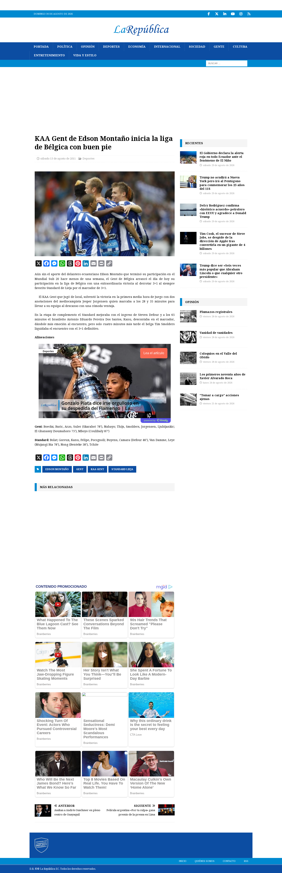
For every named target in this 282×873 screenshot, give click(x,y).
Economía (137, 46)
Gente (219, 46)
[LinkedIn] (224, 14)
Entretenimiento (49, 55)
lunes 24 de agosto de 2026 (217, 382)
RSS (246, 861)
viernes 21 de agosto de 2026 (218, 403)
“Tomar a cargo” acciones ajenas (219, 397)
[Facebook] (208, 14)
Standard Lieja (122, 469)
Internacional (167, 46)
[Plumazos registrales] (188, 316)
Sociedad (197, 46)
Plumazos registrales (216, 312)
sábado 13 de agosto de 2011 (58, 158)
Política (64, 46)
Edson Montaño (57, 469)
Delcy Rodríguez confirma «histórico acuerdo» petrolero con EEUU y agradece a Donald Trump (223, 211)
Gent (79, 469)
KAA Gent (97, 469)
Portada (41, 46)
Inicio (182, 861)
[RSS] (248, 14)
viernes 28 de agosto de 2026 (218, 316)
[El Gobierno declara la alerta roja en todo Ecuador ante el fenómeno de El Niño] (188, 157)
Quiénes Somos (204, 861)
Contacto (229, 861)
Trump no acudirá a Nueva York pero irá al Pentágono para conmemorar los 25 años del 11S (222, 183)
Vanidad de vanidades (216, 333)
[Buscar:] (226, 63)
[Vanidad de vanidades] (188, 337)
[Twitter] (216, 14)
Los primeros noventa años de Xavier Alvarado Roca (222, 376)
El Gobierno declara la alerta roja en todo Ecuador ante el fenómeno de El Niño (222, 156)
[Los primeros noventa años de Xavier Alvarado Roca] (188, 379)
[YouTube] (232, 14)
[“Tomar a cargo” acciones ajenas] (188, 399)
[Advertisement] (141, 98)
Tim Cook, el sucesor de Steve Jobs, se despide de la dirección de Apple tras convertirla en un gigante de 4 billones (222, 241)
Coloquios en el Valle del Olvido (218, 355)
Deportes (111, 46)
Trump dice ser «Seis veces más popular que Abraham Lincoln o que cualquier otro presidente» (221, 271)
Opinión (88, 46)
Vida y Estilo (84, 55)
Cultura (240, 46)
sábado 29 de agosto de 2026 (218, 165)
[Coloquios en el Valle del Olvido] (188, 358)
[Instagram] (240, 14)
